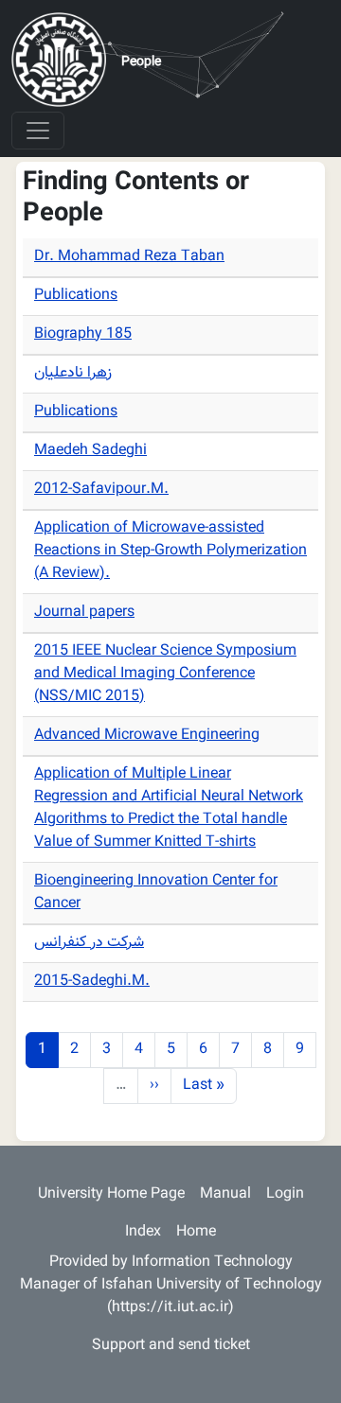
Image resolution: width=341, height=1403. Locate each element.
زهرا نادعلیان (73, 373)
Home (196, 1232)
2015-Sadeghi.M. (92, 981)
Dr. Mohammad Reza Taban (129, 257)
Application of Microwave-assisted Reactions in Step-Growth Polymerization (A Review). (170, 551)
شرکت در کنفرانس (89, 943)
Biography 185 (83, 334)
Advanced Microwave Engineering (147, 735)
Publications (75, 295)
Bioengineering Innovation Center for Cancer (156, 892)
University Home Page (111, 1194)
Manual (225, 1194)
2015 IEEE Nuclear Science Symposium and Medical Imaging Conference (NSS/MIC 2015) (165, 674)
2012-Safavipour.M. (101, 489)
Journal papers (84, 612)
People (141, 62)
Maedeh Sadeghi (90, 451)
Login (285, 1194)
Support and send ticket (171, 1346)
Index (143, 1232)
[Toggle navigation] (37, 130)
